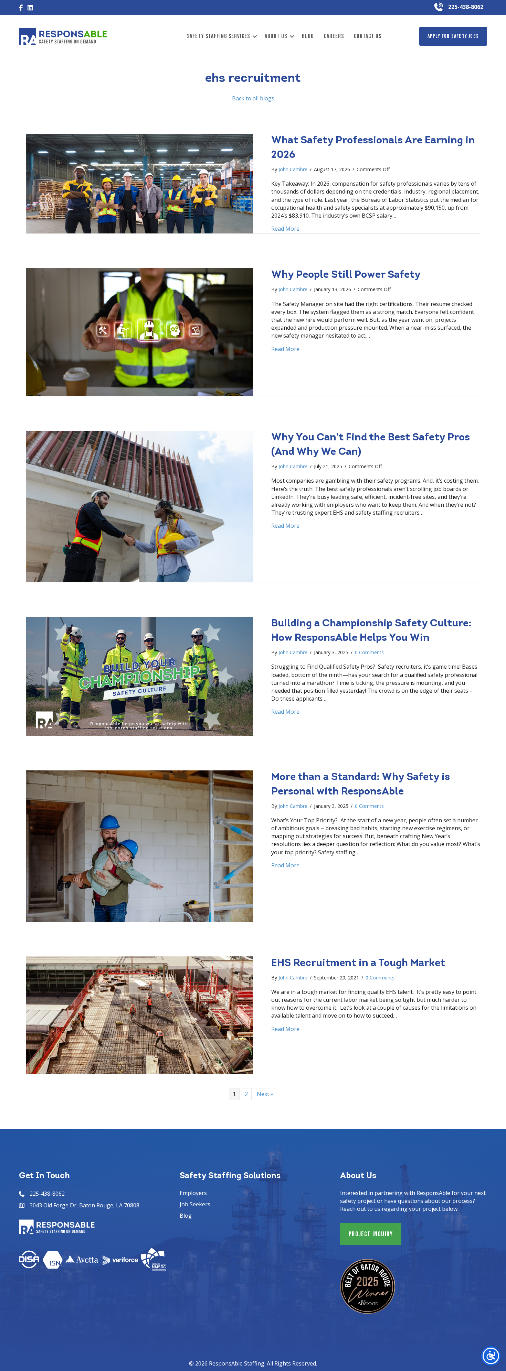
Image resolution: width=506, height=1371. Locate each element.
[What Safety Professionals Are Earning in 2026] (139, 183)
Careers (334, 36)
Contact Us (367, 36)
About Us (276, 36)
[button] (255, 36)
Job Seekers (195, 1204)
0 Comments (369, 652)
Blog (308, 36)
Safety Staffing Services (218, 36)
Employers (193, 1193)
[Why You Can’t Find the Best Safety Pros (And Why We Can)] (139, 505)
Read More (285, 228)
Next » (265, 1094)
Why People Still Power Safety (346, 275)
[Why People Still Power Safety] (139, 332)
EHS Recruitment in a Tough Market (358, 963)
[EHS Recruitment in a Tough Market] (139, 1014)
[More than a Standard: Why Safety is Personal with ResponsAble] (139, 845)
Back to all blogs (253, 98)
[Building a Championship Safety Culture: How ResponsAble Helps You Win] (139, 675)
